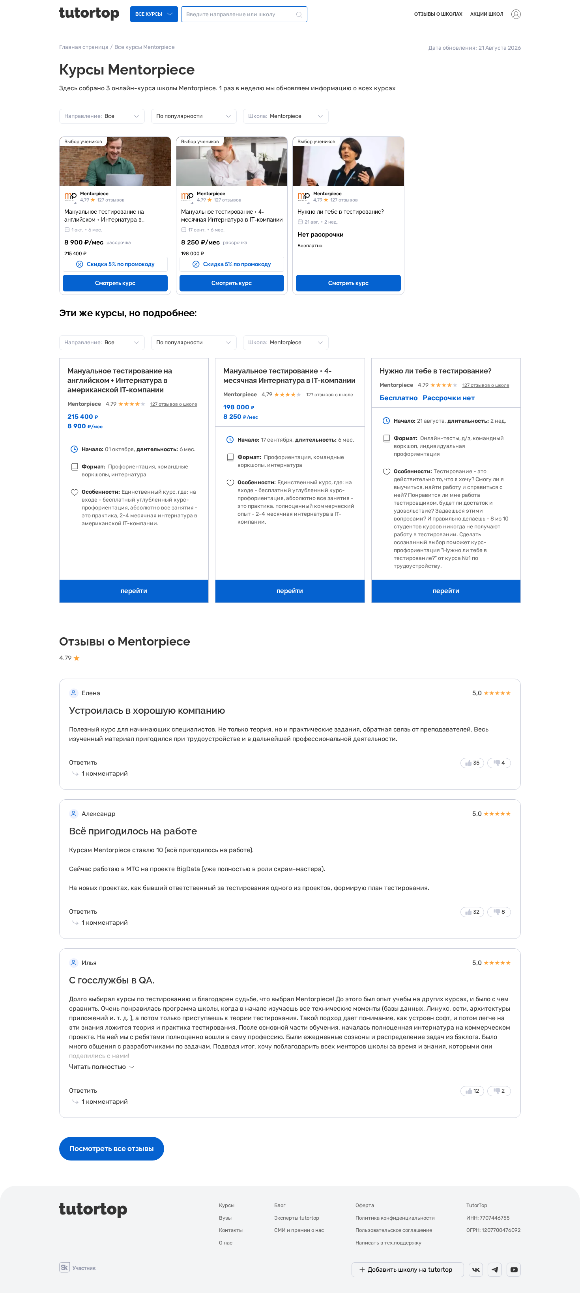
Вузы (225, 1218)
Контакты (231, 1230)
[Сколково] (77, 1267)
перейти (134, 591)
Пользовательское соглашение (393, 1230)
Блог (280, 1205)
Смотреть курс (115, 283)
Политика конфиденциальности (395, 1218)
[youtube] (514, 1270)
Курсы (226, 1205)
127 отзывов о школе (173, 404)
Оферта (364, 1205)
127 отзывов (111, 200)
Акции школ (486, 14)
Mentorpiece (94, 193)
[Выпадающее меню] (516, 14)
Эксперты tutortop (296, 1218)
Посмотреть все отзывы (111, 1148)
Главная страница (84, 47)
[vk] (476, 1270)
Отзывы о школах (438, 14)
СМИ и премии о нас (299, 1230)
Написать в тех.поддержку (388, 1243)
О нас (225, 1243)
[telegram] (495, 1270)
